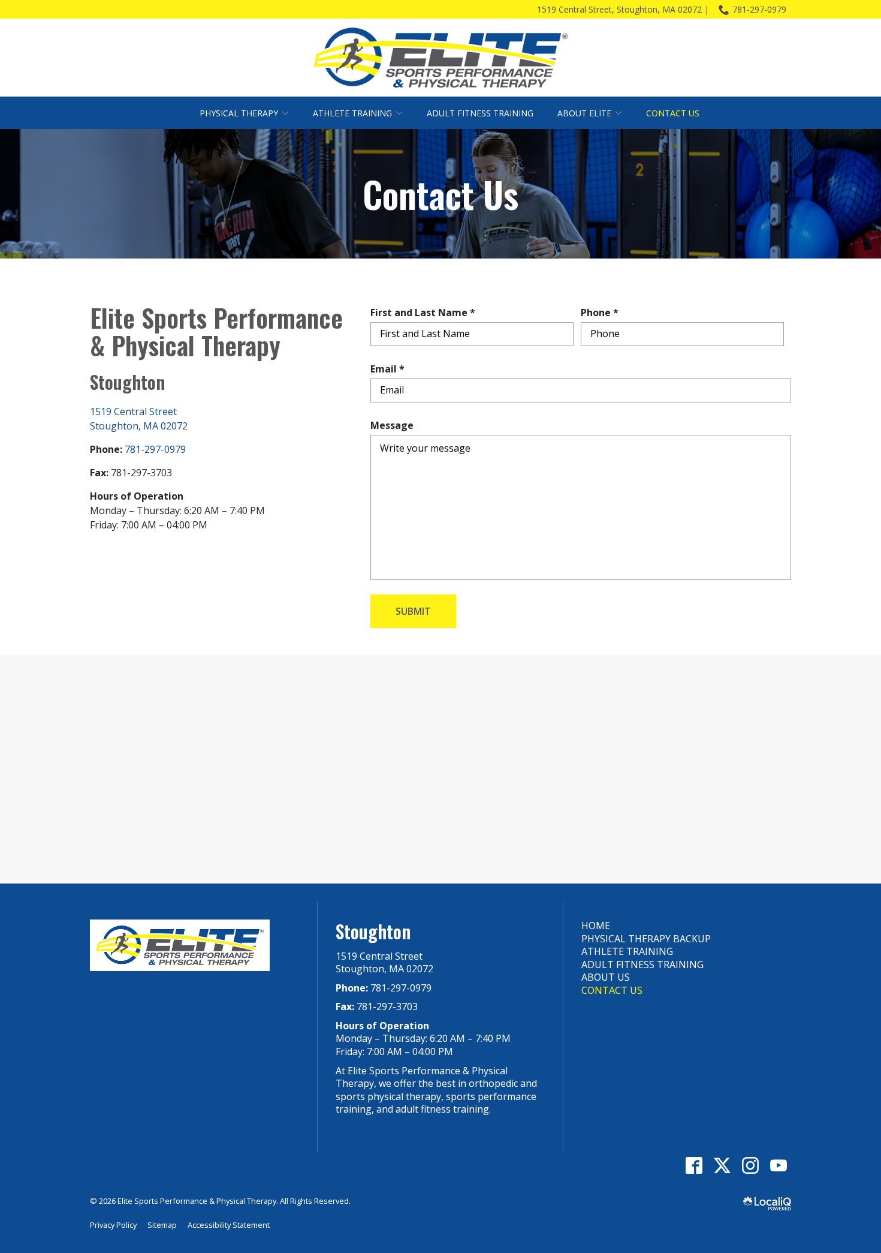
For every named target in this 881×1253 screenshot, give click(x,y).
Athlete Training (352, 113)
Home (595, 925)
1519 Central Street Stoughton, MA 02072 (384, 962)
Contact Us (672, 113)
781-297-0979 (759, 9)
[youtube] (778, 1165)
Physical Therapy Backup (646, 938)
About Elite (584, 113)
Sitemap (162, 1224)
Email (390, 369)
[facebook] (694, 1165)
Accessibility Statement (229, 1224)
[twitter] (722, 1165)
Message (392, 425)
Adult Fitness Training (480, 113)
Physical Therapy (239, 113)
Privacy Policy (113, 1224)
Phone (602, 312)
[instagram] (750, 1165)
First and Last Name (425, 312)
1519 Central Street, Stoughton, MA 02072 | (623, 9)
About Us (605, 977)
